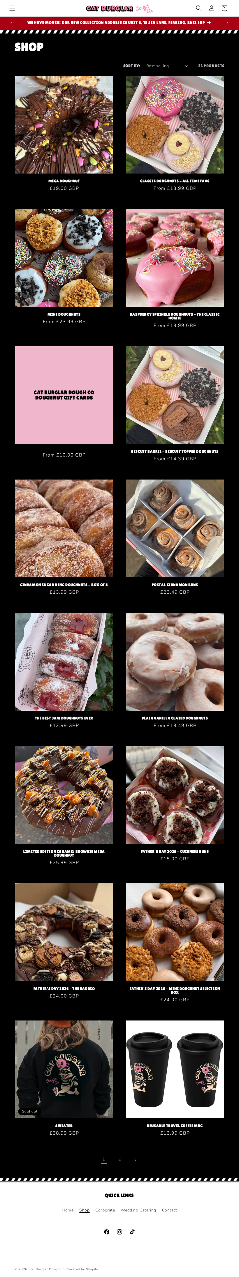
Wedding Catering (138, 1210)
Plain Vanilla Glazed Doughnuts (175, 718)
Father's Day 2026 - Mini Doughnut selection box (175, 990)
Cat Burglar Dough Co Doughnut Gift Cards (64, 395)
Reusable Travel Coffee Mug (175, 1126)
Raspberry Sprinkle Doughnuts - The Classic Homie (175, 316)
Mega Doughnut (64, 181)
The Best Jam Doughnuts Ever (64, 718)
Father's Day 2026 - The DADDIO (64, 989)
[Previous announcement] (11, 23)
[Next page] (135, 1159)
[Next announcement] (227, 23)
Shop (84, 1210)
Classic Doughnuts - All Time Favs (175, 181)
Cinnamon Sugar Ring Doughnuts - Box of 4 (64, 585)
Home (67, 1210)
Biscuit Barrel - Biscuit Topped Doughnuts (175, 451)
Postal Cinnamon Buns (175, 585)
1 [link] (104, 1159)
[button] (12, 8)
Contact (169, 1210)
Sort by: (131, 65)
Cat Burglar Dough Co (47, 1269)
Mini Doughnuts (64, 314)
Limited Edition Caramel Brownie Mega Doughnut (64, 853)
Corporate (105, 1210)
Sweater (64, 1126)
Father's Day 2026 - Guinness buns (175, 851)
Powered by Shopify (82, 1269)
